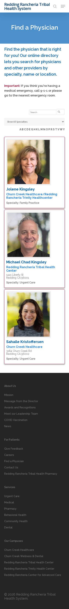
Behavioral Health (15, 514)
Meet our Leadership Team (21, 413)
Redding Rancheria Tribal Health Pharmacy (30, 473)
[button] (63, 6)
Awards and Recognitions (20, 407)
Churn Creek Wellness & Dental (23, 556)
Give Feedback (13, 448)
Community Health (16, 521)
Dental (8, 527)
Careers (9, 454)
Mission (8, 394)
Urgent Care (12, 496)
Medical (9, 502)
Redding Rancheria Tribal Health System (27, 6)
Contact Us (11, 467)
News (7, 426)
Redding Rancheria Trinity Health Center (29, 568)
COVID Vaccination (15, 420)
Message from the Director (21, 401)
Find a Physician (14, 461)
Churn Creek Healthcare (19, 549)
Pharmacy (10, 508)
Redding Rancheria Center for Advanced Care (32, 574)
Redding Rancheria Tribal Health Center (29, 562)
